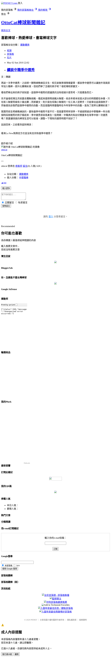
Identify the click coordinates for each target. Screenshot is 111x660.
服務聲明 (83, 620)
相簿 (9, 50)
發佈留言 (6, 206)
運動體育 (24, 45)
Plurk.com (27, 463)
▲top (3, 182)
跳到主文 (5, 30)
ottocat (4, 149)
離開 (16, 654)
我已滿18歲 (7, 654)
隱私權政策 (71, 620)
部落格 (10, 54)
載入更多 (6, 188)
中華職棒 (23, 177)
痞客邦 (18, 166)
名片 (9, 57)
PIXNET (34, 620)
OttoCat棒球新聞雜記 (23, 22)
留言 (25, 166)
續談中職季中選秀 (21, 70)
